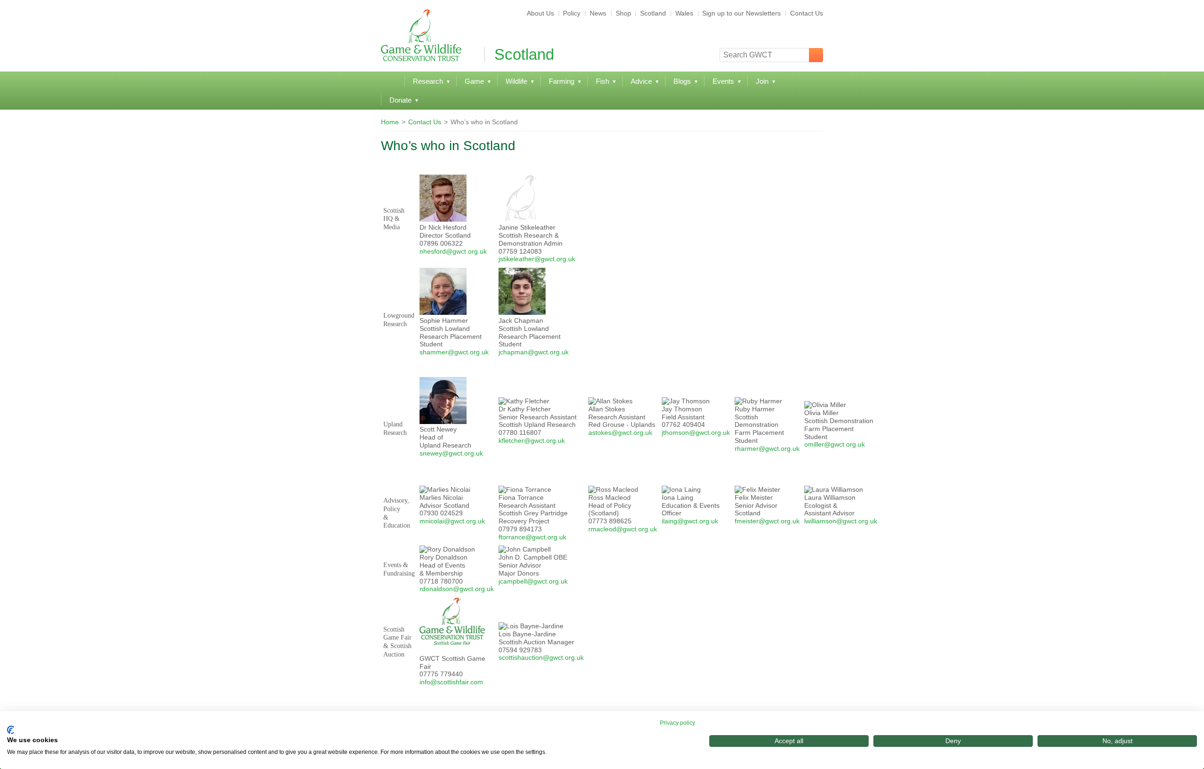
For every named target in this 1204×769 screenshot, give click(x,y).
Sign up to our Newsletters (741, 13)
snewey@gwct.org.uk (451, 453)
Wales (684, 13)
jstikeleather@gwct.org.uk (537, 259)
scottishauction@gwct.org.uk (541, 657)
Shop (623, 13)
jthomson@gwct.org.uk (696, 432)
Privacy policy (677, 723)
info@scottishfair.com (451, 682)
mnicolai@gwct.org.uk (452, 521)
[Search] (816, 55)
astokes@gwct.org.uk (620, 432)
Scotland (653, 13)
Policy (571, 13)
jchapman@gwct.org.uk (534, 352)
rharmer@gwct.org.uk (767, 448)
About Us (540, 13)
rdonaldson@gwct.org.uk (457, 589)
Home (390, 122)
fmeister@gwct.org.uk (767, 521)
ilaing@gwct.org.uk (690, 521)
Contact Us (806, 13)
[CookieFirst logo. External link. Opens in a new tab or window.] (10, 730)
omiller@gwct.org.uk (834, 444)
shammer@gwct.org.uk (454, 352)
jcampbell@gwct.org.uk (533, 581)
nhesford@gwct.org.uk (453, 251)
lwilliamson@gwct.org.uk (840, 521)
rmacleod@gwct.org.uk (622, 529)
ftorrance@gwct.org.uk (532, 537)
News (598, 13)
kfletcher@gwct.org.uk (532, 440)
